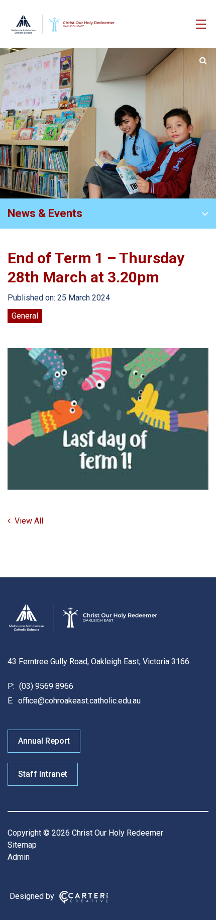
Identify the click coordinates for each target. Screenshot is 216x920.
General (25, 316)
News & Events (45, 213)
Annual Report (44, 741)
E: (11, 700)
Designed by (32, 896)
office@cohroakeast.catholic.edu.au (78, 700)
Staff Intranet (42, 774)
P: (11, 686)
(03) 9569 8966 (45, 686)
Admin (19, 857)
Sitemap (22, 845)
